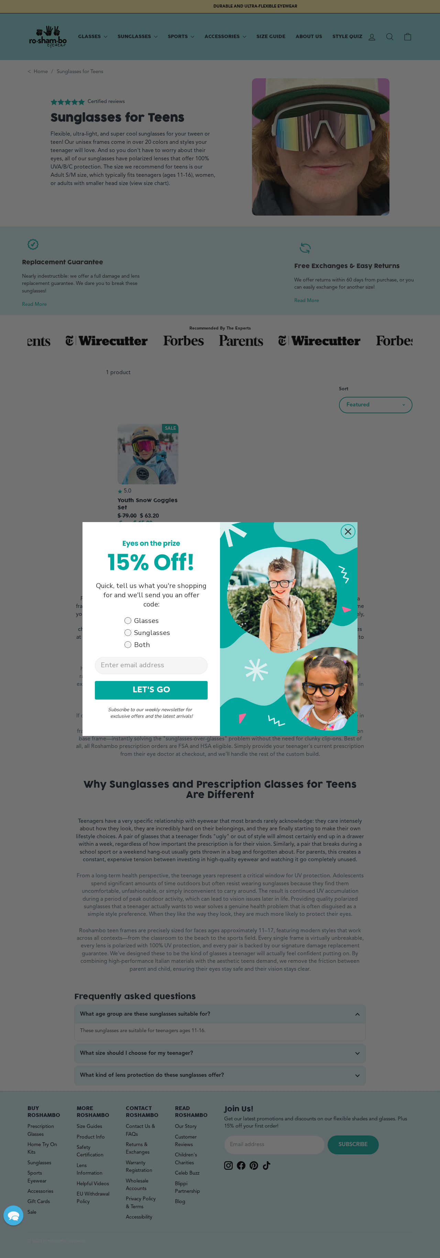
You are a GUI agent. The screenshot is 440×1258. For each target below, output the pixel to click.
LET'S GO (151, 690)
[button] (13, 1215)
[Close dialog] (348, 531)
